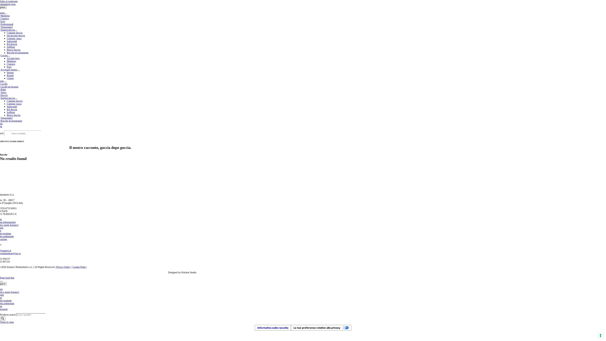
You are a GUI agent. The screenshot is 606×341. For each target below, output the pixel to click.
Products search (8, 314)
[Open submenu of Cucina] (9, 56)
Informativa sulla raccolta (272, 327)
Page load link (7, 277)
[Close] (1, 281)
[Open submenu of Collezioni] (5, 13)
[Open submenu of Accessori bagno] (18, 70)
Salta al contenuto (9, 1)
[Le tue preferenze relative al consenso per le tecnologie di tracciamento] (600, 335)
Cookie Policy (79, 267)
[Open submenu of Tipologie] (5, 81)
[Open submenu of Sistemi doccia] (16, 30)
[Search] (2, 319)
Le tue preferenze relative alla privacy (317, 327)
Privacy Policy (63, 267)
